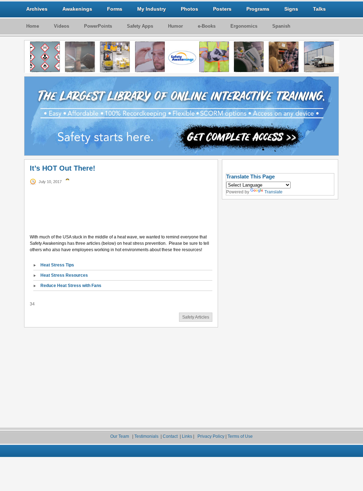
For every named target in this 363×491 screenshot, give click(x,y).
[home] (181, 56)
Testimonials (147, 436)
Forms (114, 9)
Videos (61, 26)
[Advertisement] (119, 219)
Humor (175, 26)
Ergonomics (243, 26)
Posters (222, 9)
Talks (319, 9)
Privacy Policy (210, 436)
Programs (257, 9)
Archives (37, 9)
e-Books (207, 26)
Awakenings (77, 9)
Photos (189, 9)
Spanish (281, 26)
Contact (170, 436)
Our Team (120, 436)
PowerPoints (98, 26)
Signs (291, 9)
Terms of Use (240, 436)
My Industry (151, 9)
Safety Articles (195, 317)
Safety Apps (140, 26)
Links (187, 436)
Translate (273, 191)
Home (32, 26)
